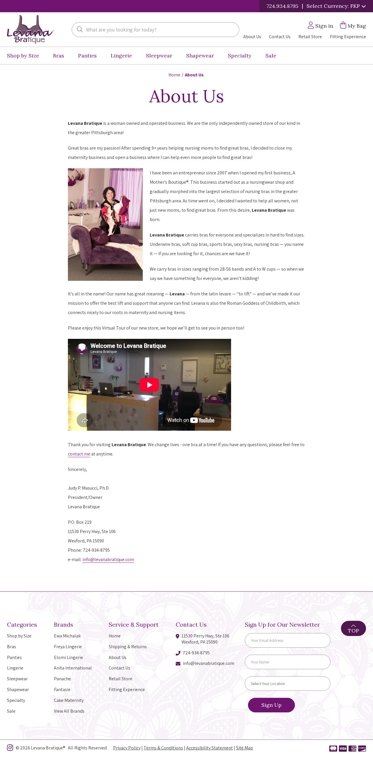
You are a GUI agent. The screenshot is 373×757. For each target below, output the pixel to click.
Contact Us (280, 37)
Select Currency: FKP (334, 6)
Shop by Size (23, 55)
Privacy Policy (126, 748)
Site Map (244, 748)
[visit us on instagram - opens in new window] (10, 749)
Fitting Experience (348, 37)
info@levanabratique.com (108, 559)
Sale (270, 55)
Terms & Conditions (163, 748)
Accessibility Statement (209, 748)
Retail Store (310, 37)
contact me (79, 454)
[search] (80, 30)
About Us (252, 37)
